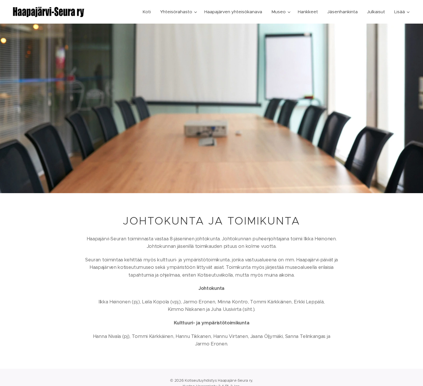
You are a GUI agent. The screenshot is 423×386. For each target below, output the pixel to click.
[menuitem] (148, 12)
